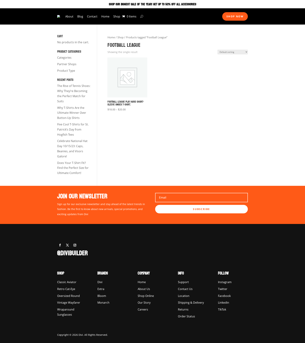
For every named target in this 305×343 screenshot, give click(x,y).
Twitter (222, 289)
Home (105, 16)
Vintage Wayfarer (68, 302)
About (69, 16)
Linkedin (223, 302)
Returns (183, 309)
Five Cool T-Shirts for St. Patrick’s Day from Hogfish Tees (73, 129)
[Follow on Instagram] (75, 245)
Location (183, 296)
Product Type (66, 71)
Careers (143, 309)
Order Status (186, 316)
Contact (92, 16)
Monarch (103, 302)
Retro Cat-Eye (66, 289)
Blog (80, 16)
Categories (64, 58)
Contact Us (185, 289)
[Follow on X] (67, 245)
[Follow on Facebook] (60, 245)
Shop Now (235, 16)
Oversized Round (68, 296)
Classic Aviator (66, 282)
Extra (100, 289)
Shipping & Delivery (191, 302)
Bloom (101, 296)
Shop (116, 16)
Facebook (224, 296)
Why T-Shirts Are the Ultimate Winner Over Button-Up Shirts (71, 113)
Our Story (144, 302)
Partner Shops (66, 64)
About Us (144, 289)
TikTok (222, 309)
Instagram (225, 282)
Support (183, 282)
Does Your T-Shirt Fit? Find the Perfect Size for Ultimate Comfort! (73, 168)
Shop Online (146, 296)
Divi (99, 282)
